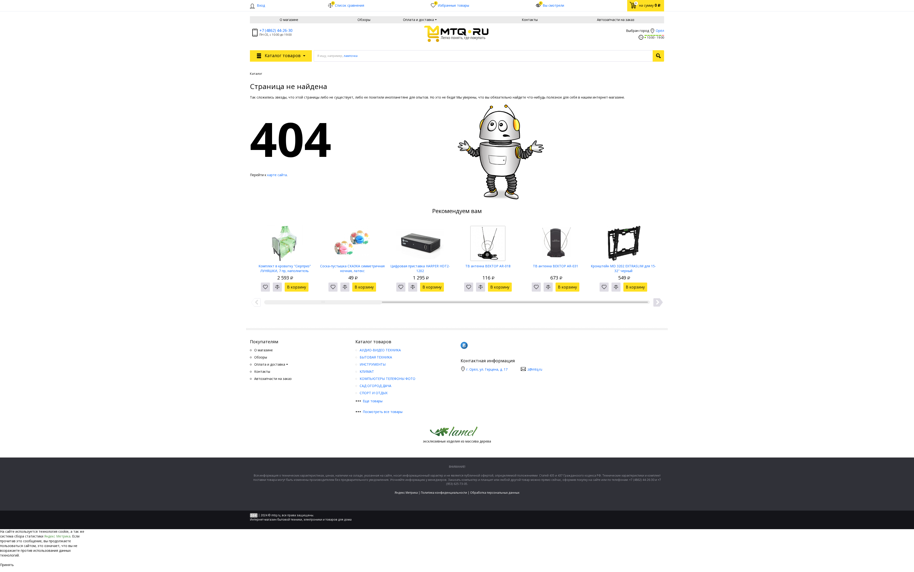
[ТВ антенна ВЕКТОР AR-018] (488, 241)
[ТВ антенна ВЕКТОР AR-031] (555, 241)
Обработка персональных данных (494, 493)
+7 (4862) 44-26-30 (276, 30)
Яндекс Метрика (406, 493)
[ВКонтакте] (464, 345)
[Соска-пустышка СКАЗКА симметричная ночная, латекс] (352, 241)
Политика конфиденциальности (444, 493)
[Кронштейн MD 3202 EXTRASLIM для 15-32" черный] (623, 241)
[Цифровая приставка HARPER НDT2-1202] (420, 241)
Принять (7, 564)
